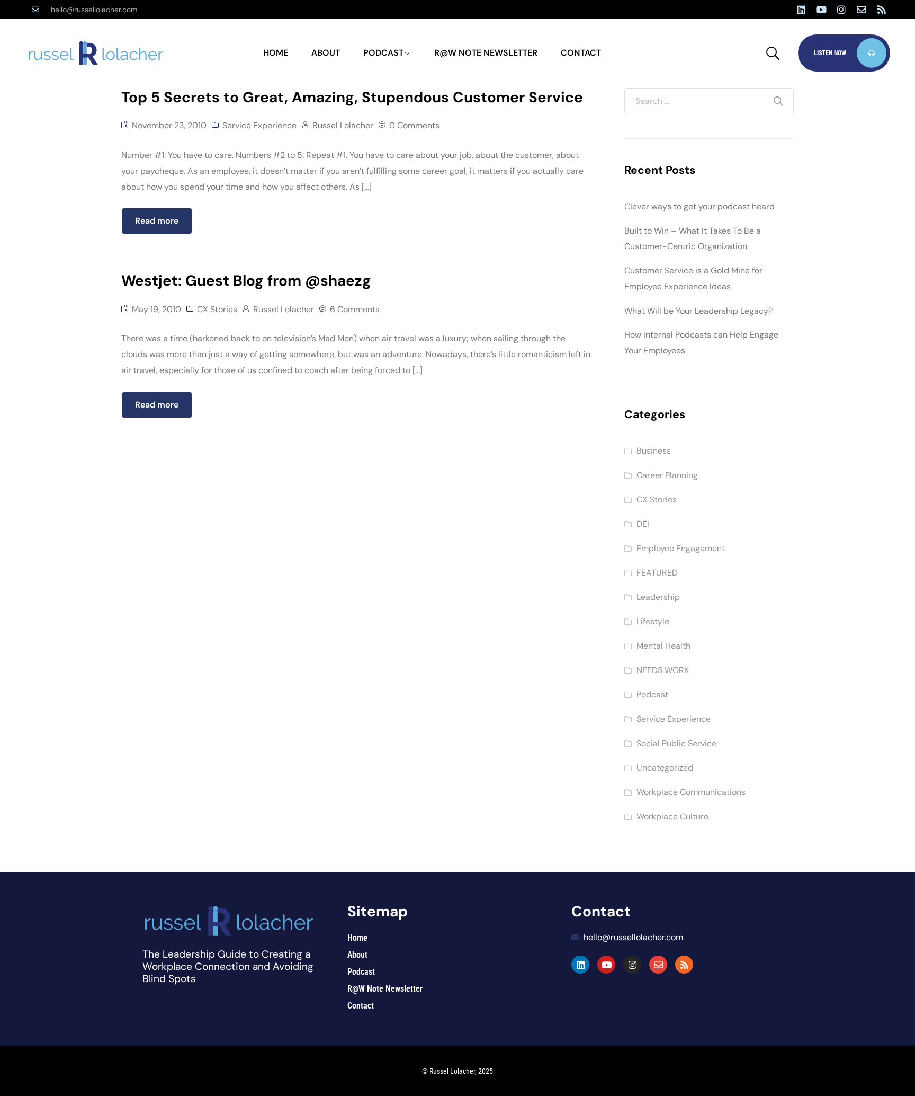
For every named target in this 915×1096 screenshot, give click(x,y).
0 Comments (414, 125)
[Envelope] (861, 9)
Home (275, 52)
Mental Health (663, 645)
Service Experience (259, 125)
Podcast (383, 52)
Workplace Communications (691, 792)
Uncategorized (664, 767)
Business (653, 450)
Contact (581, 52)
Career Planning (667, 475)
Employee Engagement (680, 548)
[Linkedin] (801, 9)
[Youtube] (821, 9)
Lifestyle (652, 621)
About (325, 52)
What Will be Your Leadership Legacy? (698, 310)
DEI (642, 523)
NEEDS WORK (662, 670)
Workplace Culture (672, 816)
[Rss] (881, 9)
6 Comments (355, 309)
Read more (156, 220)
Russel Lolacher (342, 125)
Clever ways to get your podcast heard (699, 206)
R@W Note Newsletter (485, 52)
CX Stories (217, 309)
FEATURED (657, 572)
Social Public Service (676, 743)
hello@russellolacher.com (94, 9)
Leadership (658, 597)
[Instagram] (841, 9)
